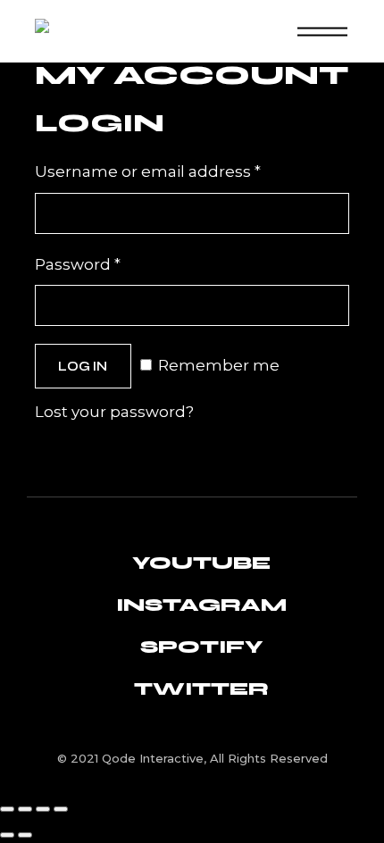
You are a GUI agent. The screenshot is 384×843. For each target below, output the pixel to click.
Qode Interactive (153, 758)
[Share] (43, 809)
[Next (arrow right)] (25, 835)
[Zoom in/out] (7, 809)
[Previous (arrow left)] (7, 835)
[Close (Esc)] (61, 809)
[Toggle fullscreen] (25, 809)
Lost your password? (114, 412)
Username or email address (183, 169)
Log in (82, 366)
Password (113, 262)
